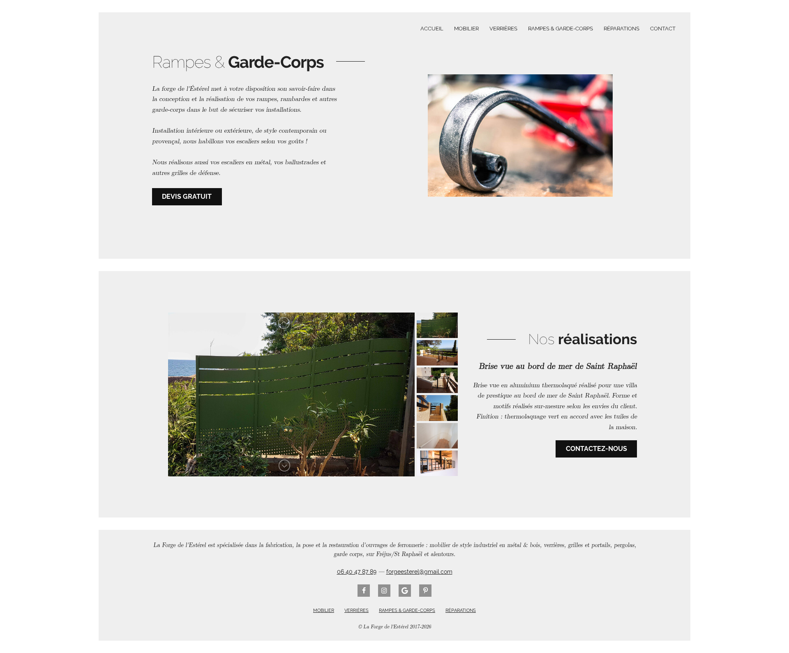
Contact (663, 28)
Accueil (431, 28)
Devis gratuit (187, 196)
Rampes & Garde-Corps (560, 28)
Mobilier (466, 28)
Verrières (503, 28)
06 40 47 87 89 (356, 571)
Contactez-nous (596, 449)
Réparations (621, 28)
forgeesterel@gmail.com (419, 571)
